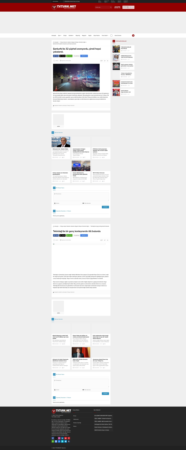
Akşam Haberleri (67, 226)
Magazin (73, 42)
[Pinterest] (69, 438)
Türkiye (61, 42)
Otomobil (81, 42)
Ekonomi (65, 42)
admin (57, 60)
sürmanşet (64, 105)
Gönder (70, 56)
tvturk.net (72, 105)
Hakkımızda (75, 419)
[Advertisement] (93, 22)
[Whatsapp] (53, 441)
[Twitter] (56, 438)
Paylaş (56, 56)
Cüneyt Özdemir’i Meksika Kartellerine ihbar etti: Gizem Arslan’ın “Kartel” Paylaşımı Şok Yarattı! (81, 1)
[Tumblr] (69, 441)
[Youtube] (65, 438)
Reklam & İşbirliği (77, 422)
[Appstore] (59, 441)
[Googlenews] (56, 441)
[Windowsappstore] (65, 441)
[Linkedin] (62, 438)
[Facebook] (53, 438)
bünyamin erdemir (58, 105)
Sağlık (84, 42)
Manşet (76, 42)
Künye (74, 415)
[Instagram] (59, 438)
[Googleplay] (62, 441)
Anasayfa (56, 42)
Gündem (69, 42)
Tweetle (63, 56)
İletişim (74, 426)
